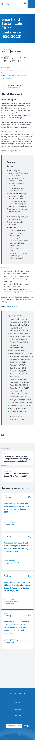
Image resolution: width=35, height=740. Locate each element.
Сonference (9, 73)
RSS (25, 726)
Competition (12, 521)
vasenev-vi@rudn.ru (13, 87)
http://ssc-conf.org (14, 306)
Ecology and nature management (17, 70)
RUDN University (14, 522)
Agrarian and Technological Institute (16, 75)
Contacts (17, 709)
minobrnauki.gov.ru (17, 734)
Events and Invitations (9, 11)
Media (17, 703)
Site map (17, 715)
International (7, 78)
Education (9, 67)
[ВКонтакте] (2, 435)
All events (25, 489)
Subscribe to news (14, 726)
